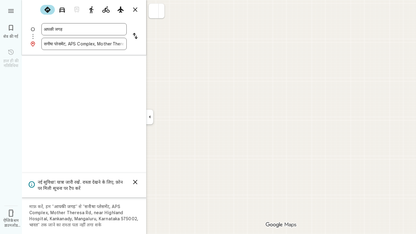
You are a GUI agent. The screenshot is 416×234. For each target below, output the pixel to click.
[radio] (47, 10)
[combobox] (84, 29)
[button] (154, 11)
